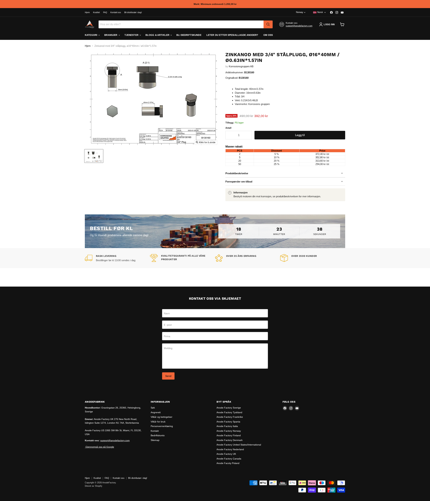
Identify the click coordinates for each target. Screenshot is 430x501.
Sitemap (155, 440)
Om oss (268, 35)
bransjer (111, 35)
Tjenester (131, 35)
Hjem (87, 12)
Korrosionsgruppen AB (241, 66)
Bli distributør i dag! (133, 12)
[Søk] (268, 24)
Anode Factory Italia (227, 426)
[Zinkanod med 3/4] (93, 156)
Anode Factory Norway (229, 431)
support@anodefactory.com (299, 26)
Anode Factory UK (226, 454)
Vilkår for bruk (158, 421)
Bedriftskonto (158, 435)
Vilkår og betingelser (161, 417)
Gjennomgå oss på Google (99, 447)
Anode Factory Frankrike (230, 417)
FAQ (105, 12)
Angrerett (156, 412)
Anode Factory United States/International (239, 444)
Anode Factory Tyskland (229, 412)
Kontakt (155, 431)
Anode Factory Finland (229, 435)
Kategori (91, 35)
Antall (228, 128)
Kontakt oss (115, 12)
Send (168, 376)
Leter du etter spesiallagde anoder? (232, 35)
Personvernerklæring (162, 426)
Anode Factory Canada (229, 458)
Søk (153, 407)
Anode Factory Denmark (230, 440)
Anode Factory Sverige (229, 407)
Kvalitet (96, 12)
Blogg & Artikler (157, 35)
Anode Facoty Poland (228, 463)
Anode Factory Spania (228, 421)
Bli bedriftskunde (188, 35)
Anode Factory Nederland (230, 449)
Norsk (320, 12)
